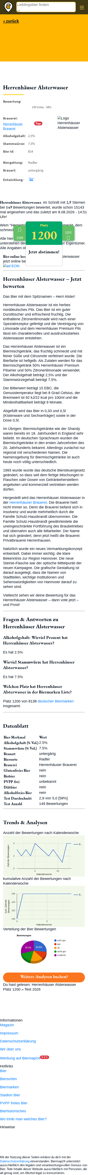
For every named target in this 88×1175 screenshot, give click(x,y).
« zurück (11, 21)
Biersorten (8, 1079)
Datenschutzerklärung (18, 1041)
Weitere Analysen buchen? (44, 976)
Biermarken (9, 1087)
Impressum (9, 1033)
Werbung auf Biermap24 (20, 1058)
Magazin (7, 1025)
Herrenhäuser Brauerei (13, 126)
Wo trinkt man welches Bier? (23, 1119)
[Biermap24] (8, 7)
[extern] (29, 1127)
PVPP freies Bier (13, 1103)
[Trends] (30, 180)
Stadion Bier (10, 1095)
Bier (3, 1071)
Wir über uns (10, 1049)
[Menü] (82, 7)
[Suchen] (18, 10)
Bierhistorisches (13, 1111)
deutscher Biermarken (56, 701)
